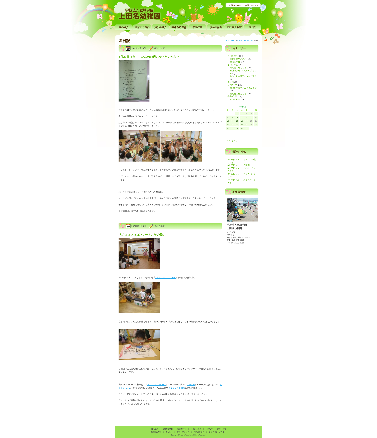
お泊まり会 (235, 62)
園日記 (252, 27)
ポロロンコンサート (156, 384)
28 (233, 128)
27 (228, 128)
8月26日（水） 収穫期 (239, 165)
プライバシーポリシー (217, 432)
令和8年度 (232, 96)
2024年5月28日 (138, 48)
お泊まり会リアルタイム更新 (243, 76)
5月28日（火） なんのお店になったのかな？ (149, 56)
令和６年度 (159, 48)
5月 (252, 40)
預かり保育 (216, 27)
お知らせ (191, 384)
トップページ (230, 40)
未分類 (231, 82)
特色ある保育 (178, 27)
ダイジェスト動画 (176, 388)
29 (237, 128)
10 (246, 117)
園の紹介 (124, 27)
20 (228, 125)
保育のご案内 (142, 27)
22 (237, 125)
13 (228, 121)
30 (242, 128)
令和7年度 (232, 85)
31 (246, 128)
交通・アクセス (183, 432)
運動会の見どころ (238, 59)
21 (233, 125)
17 (246, 121)
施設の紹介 (160, 27)
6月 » (234, 141)
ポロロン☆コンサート (165, 277)
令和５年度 (233, 56)
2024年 (246, 40)
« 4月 (227, 141)
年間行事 (197, 27)
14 (233, 121)
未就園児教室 (234, 27)
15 (237, 121)
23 (242, 125)
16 (242, 121)
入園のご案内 (199, 432)
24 (246, 125)
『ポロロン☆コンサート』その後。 (142, 234)
